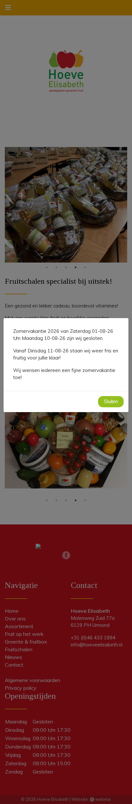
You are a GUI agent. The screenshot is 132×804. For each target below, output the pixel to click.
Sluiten (111, 401)
